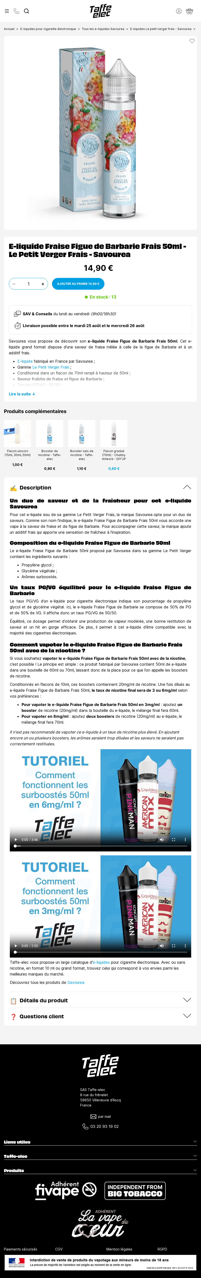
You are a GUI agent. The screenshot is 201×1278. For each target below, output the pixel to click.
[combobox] (26, 11)
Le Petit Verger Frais (50, 367)
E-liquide (25, 361)
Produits (14, 1170)
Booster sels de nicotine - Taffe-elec (81, 455)
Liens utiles (17, 1142)
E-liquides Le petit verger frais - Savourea (160, 29)
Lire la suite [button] (20, 393)
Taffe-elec (15, 1156)
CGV (59, 1249)
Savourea (75, 982)
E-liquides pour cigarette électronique (48, 29)
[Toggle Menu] (7, 11)
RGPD (162, 1249)
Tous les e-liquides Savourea (103, 29)
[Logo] (101, 11)
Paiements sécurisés (20, 1249)
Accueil (9, 29)
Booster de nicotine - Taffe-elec (49, 455)
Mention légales (119, 1249)
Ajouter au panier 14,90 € (78, 284)
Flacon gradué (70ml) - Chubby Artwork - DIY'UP (114, 455)
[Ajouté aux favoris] (192, 41)
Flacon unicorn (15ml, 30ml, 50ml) (18, 453)
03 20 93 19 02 (104, 1126)
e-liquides (101, 962)
